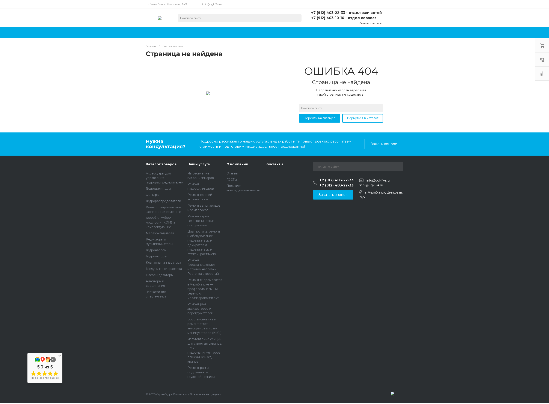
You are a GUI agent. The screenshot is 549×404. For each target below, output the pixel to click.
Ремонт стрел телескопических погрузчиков (200, 220)
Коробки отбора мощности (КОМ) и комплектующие (160, 222)
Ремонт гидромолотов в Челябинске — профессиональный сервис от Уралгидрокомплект (204, 289)
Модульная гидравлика (164, 269)
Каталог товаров (161, 164)
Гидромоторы (156, 256)
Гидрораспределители (163, 201)
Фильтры (152, 195)
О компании (237, 164)
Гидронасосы (156, 250)
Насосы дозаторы (159, 275)
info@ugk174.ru (212, 4)
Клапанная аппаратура (163, 262)
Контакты (274, 164)
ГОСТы (231, 180)
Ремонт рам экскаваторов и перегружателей (200, 308)
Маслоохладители (160, 233)
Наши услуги (199, 164)
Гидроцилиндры (158, 189)
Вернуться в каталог (362, 118)
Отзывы (232, 173)
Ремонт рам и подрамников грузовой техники (201, 372)
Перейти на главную (319, 118)
